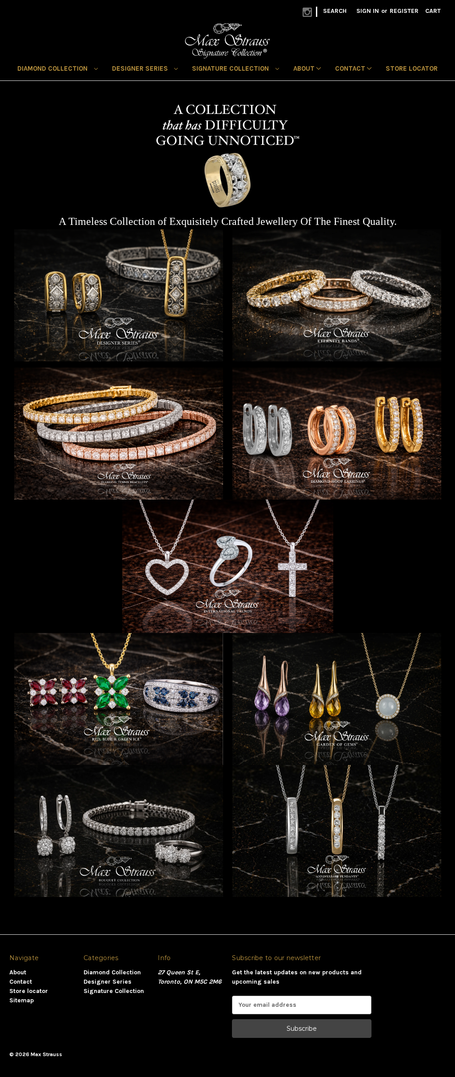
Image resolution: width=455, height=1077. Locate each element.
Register (404, 11)
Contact (351, 68)
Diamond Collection (53, 68)
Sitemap (21, 1000)
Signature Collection (231, 68)
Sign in (367, 11)
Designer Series (141, 68)
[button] (118, 295)
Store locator (412, 68)
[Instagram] (307, 12)
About (304, 68)
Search (335, 11)
